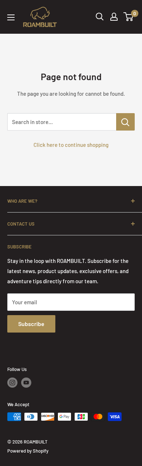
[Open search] (100, 17)
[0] (128, 16)
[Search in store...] (125, 122)
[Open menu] (11, 17)
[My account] (114, 17)
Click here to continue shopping (71, 144)
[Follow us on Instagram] (12, 383)
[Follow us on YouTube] (26, 383)
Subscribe (31, 323)
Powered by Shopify (27, 451)
